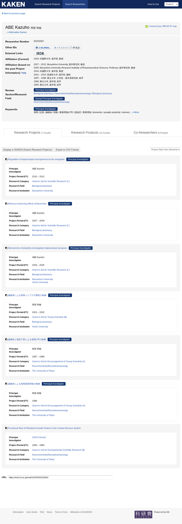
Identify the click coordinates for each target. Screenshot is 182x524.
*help (174, 26)
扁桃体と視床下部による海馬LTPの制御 (27, 339)
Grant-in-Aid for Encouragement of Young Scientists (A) (58, 361)
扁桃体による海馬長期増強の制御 (24, 384)
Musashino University (42, 191)
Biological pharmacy (43, 93)
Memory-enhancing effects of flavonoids (27, 203)
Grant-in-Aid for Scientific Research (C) (51, 181)
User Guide (31, 512)
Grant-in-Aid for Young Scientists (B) (49, 317)
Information (18, 512)
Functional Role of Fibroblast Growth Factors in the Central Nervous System (44, 428)
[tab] (32, 132)
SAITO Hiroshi (39, 437)
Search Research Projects (47, 4)
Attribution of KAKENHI (81, 512)
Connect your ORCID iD (160, 26)
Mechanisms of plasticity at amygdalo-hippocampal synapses (37, 248)
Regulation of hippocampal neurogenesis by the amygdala (36, 159)
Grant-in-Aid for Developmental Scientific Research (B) (58, 450)
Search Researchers (75, 4)
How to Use (153, 4)
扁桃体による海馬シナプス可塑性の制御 (27, 295)
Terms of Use (61, 512)
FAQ (42, 512)
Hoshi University (40, 282)
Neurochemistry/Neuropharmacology (73, 93)
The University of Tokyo (43, 371)
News (49, 512)
